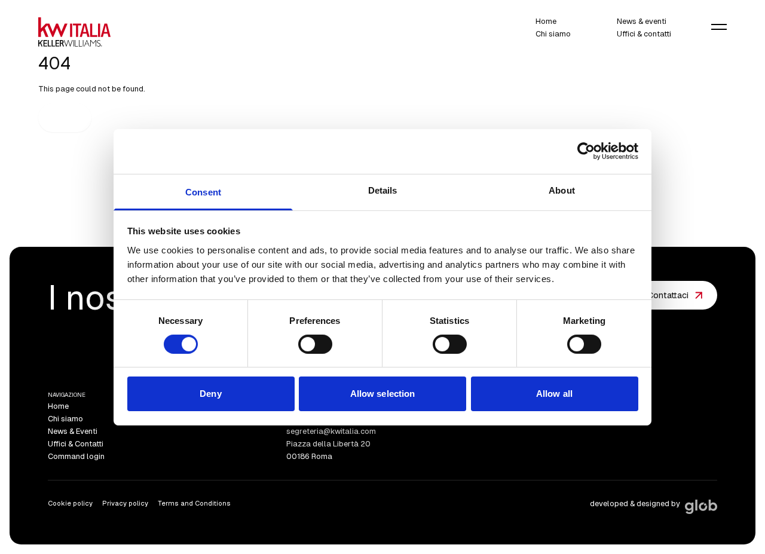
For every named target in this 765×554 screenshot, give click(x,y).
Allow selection (382, 393)
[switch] (315, 344)
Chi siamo (553, 34)
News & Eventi (72, 431)
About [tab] (562, 190)
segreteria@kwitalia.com (331, 431)
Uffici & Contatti (75, 444)
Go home (65, 117)
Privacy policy (125, 503)
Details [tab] (382, 190)
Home (546, 21)
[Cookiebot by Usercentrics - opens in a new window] (586, 151)
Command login (76, 456)
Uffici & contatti (644, 34)
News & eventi (641, 21)
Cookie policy (70, 503)
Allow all (554, 393)
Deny (210, 393)
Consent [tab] (203, 191)
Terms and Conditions (194, 503)
